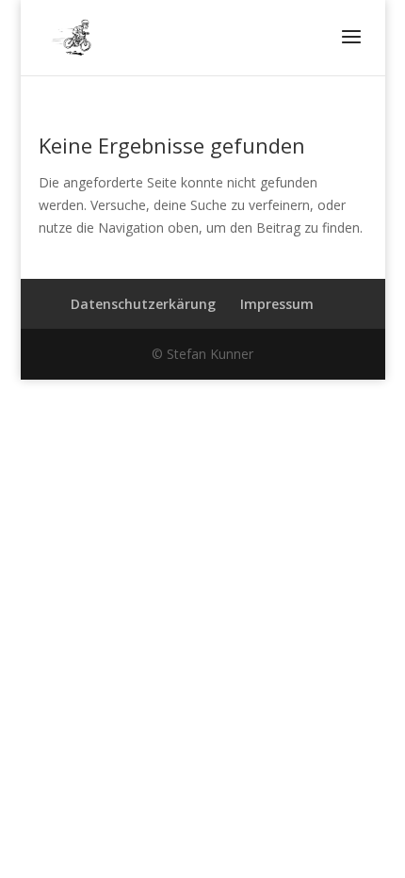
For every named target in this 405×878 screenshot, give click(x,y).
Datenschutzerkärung (143, 304)
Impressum (277, 304)
